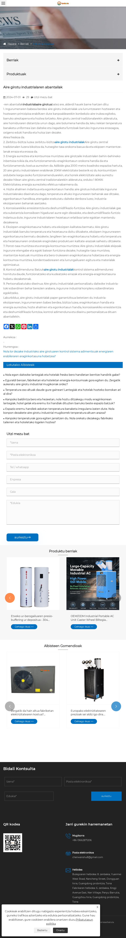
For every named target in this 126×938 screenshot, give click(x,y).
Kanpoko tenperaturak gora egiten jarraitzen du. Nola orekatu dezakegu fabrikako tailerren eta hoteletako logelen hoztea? (58, 420)
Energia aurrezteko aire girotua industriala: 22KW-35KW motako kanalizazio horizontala (92, 618)
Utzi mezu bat (43, 97)
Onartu (60, 930)
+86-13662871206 (82, 840)
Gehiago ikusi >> (24, 626)
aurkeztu (22, 537)
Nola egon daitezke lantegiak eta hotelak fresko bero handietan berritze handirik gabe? (62, 374)
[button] (10, 598)
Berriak (24, 43)
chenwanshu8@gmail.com (87, 857)
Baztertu (42, 930)
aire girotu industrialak (69, 142)
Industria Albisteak (43, 43)
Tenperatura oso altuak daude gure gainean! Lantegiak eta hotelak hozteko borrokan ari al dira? (62, 391)
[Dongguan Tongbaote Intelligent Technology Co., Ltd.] (63, 3)
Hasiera (12, 43)
